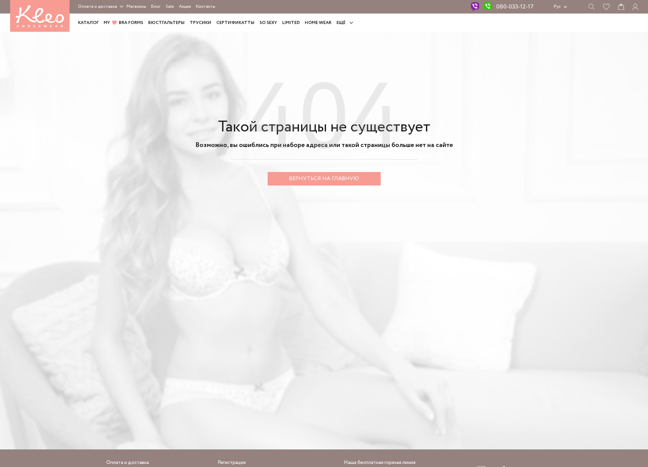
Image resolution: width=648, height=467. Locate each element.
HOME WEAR (318, 23)
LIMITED (291, 23)
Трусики (200, 23)
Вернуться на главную (324, 178)
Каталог (88, 23)
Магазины (136, 6)
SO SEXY (268, 23)
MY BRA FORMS (123, 23)
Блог (156, 6)
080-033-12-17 (515, 6)
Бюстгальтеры (166, 23)
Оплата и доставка (97, 6)
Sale (170, 6)
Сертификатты (235, 23)
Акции (185, 6)
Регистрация (232, 462)
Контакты (205, 6)
